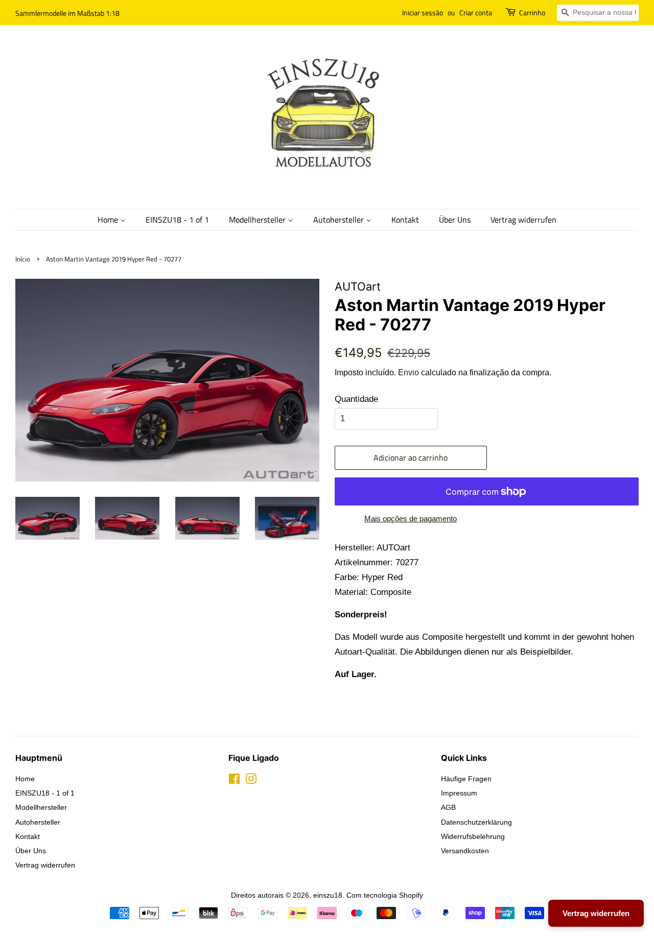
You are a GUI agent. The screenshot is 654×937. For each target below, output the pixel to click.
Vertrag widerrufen (523, 219)
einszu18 (327, 895)
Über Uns (455, 219)
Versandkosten (465, 851)
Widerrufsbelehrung (473, 836)
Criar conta (475, 12)
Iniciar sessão (422, 12)
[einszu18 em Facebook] (234, 781)
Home (109, 219)
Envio (408, 372)
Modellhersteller (258, 219)
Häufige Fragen (466, 779)
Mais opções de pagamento (410, 518)
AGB (448, 807)
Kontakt (405, 219)
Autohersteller (339, 219)
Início (22, 259)
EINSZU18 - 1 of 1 (177, 219)
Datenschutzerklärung (476, 822)
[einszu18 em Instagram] (250, 781)
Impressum (459, 793)
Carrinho (532, 12)
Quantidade (356, 399)
